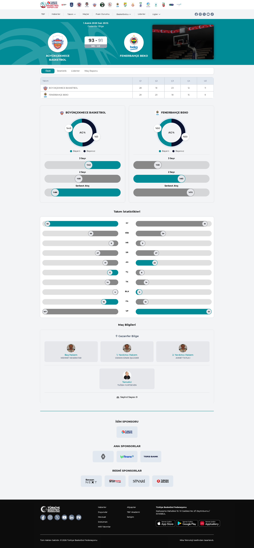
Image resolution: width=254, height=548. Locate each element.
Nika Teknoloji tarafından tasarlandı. (197, 540)
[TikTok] (212, 14)
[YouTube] (208, 14)
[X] (204, 14)
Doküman (103, 522)
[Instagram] (200, 14)
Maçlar (86, 14)
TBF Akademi (133, 512)
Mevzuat (102, 517)
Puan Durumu (103, 14)
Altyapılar (131, 507)
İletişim (130, 517)
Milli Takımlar (104, 527)
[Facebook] (196, 14)
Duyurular (102, 512)
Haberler (56, 14)
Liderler (142, 14)
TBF (43, 14)
